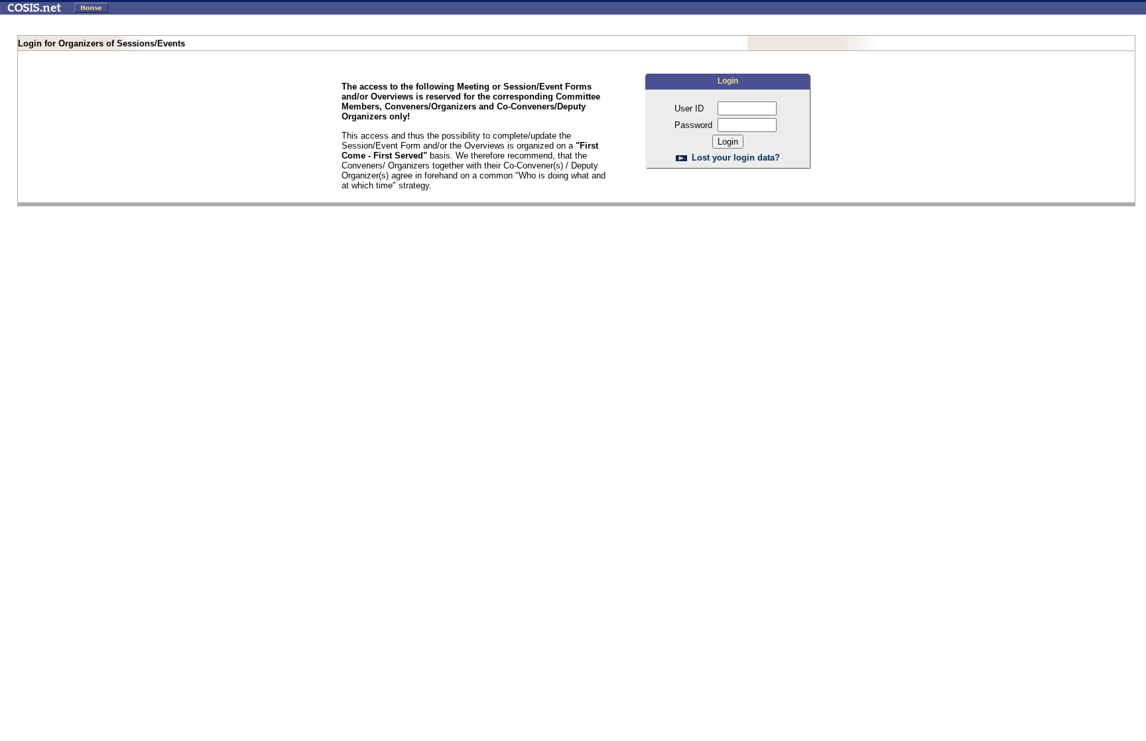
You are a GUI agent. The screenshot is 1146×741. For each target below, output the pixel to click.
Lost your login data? (736, 158)
